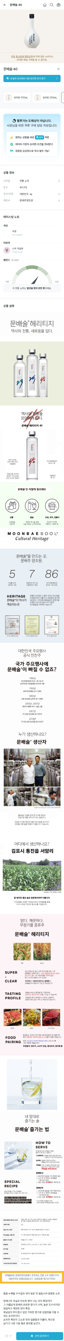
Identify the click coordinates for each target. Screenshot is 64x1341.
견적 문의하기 (42, 1336)
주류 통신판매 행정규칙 (22, 56)
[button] (8, 1336)
